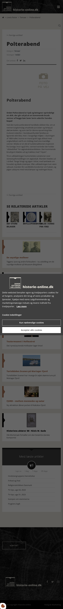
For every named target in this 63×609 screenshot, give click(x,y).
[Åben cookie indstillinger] (3, 606)
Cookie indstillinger (12, 315)
